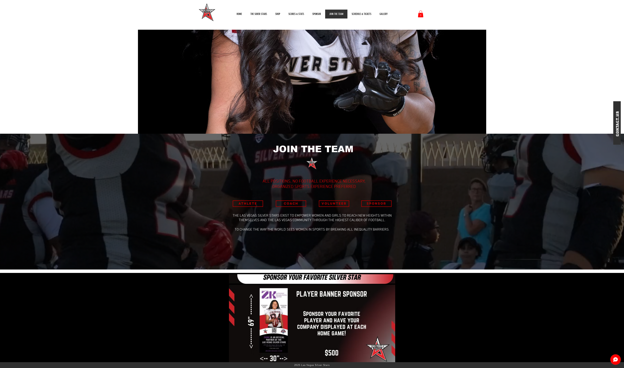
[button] (296, 14)
